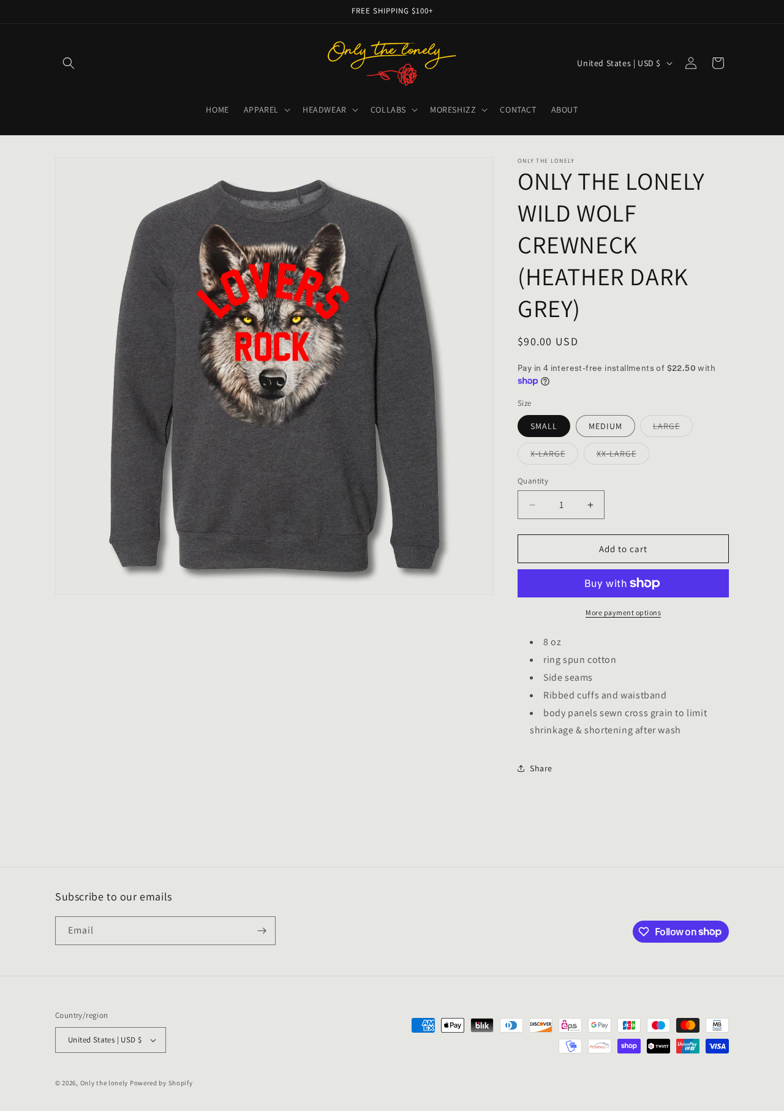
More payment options (623, 612)
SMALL (543, 426)
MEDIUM (605, 426)
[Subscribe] (261, 930)
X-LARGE (554, 456)
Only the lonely (104, 1083)
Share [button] (541, 768)
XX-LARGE (623, 456)
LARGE (673, 428)
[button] (68, 63)
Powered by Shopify (161, 1083)
